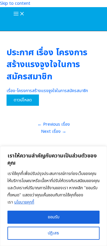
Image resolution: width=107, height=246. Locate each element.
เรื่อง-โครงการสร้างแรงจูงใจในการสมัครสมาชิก (47, 91)
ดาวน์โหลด (23, 100)
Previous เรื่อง (53, 124)
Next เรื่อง (53, 131)
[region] (53, 196)
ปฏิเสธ (53, 233)
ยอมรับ (53, 217)
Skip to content (15, 3)
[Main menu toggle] (19, 14)
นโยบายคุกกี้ (24, 202)
